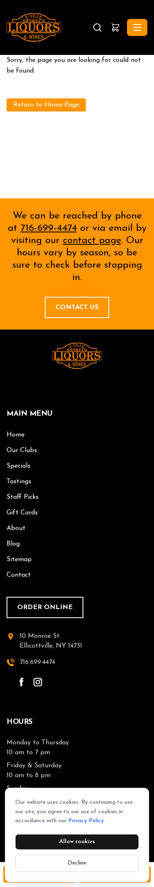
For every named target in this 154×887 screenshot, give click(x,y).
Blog (13, 544)
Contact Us (77, 307)
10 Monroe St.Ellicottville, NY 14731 (51, 641)
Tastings (19, 481)
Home (16, 435)
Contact (19, 575)
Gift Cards (22, 512)
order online (45, 607)
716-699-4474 (49, 228)
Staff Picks (23, 497)
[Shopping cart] (115, 27)
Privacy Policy (86, 821)
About (16, 528)
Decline (77, 863)
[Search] (97, 27)
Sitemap (19, 559)
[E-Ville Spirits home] (77, 356)
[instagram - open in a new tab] (38, 682)
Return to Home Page (46, 105)
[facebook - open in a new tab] (21, 682)
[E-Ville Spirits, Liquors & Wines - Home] (49, 27)
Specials (18, 466)
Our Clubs (22, 450)
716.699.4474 (37, 662)
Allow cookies (77, 842)
